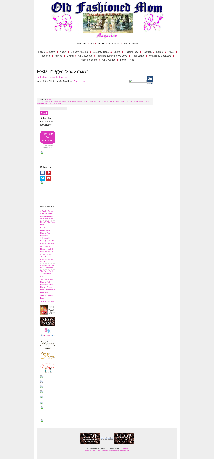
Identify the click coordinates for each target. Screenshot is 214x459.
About (63, 52)
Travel (170, 52)
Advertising (124, 448)
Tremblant (100, 101)
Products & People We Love (112, 55)
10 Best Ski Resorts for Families (52, 77)
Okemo (106, 101)
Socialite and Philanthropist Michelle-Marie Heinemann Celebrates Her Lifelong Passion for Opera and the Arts (47, 235)
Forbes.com (79, 81)
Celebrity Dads (101, 52)
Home (41, 52)
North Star (124, 101)
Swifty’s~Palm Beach (47, 301)
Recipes (45, 55)
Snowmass (92, 101)
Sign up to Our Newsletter (47, 137)
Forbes (60, 103)
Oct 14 (150, 83)
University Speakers (160, 55)
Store (52, 52)
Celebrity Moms (79, 52)
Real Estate (138, 55)
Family (139, 101)
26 (150, 79)
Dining (70, 55)
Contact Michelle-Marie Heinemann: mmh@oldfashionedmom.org (107, 450)
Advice (58, 55)
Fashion (147, 52)
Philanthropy (131, 52)
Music (159, 52)
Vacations (145, 101)
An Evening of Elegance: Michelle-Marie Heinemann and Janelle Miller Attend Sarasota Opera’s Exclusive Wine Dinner (47, 254)
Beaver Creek (52, 103)
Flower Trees (127, 59)
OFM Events (85, 55)
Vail (111, 101)
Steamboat (117, 101)
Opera (116, 52)
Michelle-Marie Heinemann (57, 101)
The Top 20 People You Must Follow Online (47, 273)
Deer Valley (132, 101)
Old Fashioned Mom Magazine (77, 101)
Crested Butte (42, 103)
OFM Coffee (108, 59)
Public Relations (89, 59)
